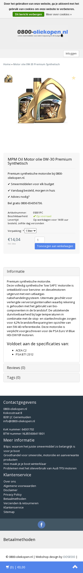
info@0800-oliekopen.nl (19, 421)
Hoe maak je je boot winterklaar (25, 464)
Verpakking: (16, 230)
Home (7, 64)
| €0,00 (17, 567)
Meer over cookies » (59, 14)
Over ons (10, 481)
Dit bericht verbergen (28, 14)
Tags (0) (13, 377)
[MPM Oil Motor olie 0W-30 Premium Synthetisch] (8, 78)
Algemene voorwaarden (20, 486)
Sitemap (9, 512)
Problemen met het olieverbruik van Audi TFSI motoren (40, 468)
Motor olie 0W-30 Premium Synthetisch (36, 64)
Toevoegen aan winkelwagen (55, 246)
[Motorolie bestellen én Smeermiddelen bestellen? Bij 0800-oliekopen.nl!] (42, 33)
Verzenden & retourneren (21, 503)
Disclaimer (10, 490)
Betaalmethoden (15, 499)
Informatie (16, 271)
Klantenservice (14, 507)
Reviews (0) (16, 367)
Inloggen (71, 53)
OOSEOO (69, 557)
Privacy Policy (13, 494)
